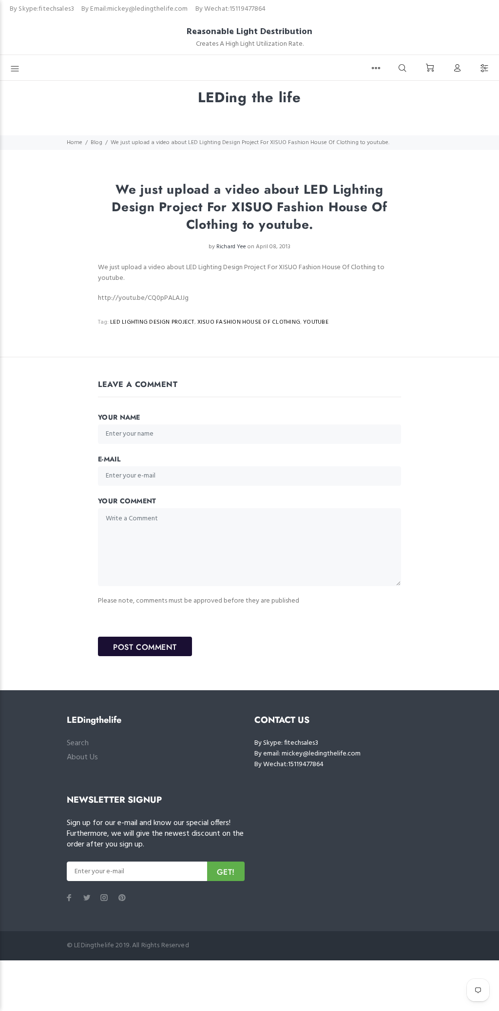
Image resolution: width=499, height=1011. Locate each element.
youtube (315, 322)
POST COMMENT (145, 647)
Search (78, 743)
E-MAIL (109, 459)
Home (74, 142)
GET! (226, 872)
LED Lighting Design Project (152, 322)
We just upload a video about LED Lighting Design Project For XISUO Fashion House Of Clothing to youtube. (241, 273)
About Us (82, 757)
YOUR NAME (119, 417)
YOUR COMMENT (127, 501)
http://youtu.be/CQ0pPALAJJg (143, 298)
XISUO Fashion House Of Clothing (248, 322)
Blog (96, 142)
